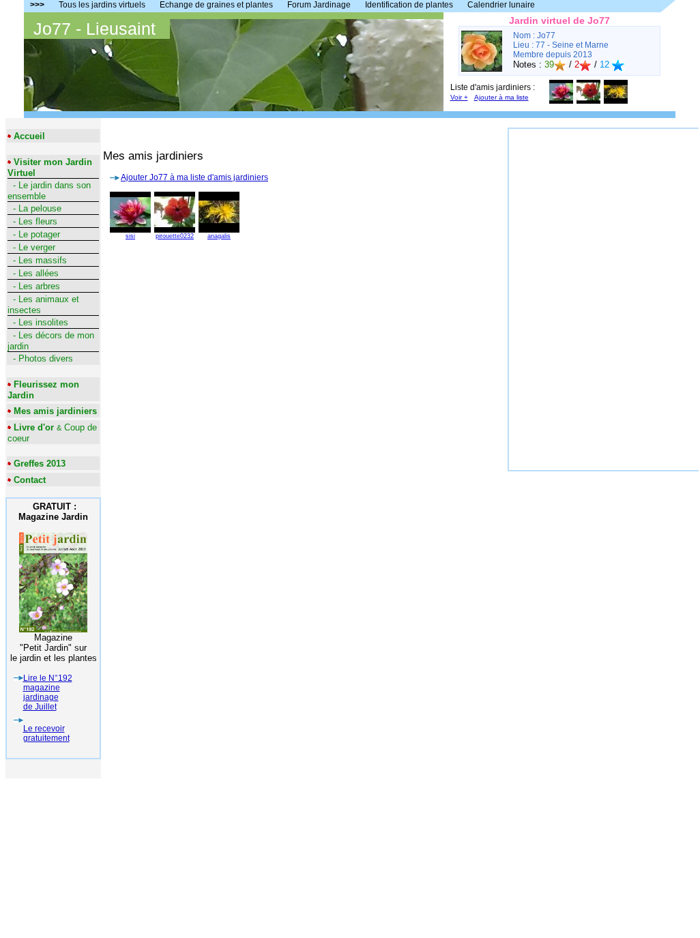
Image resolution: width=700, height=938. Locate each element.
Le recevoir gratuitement (46, 733)
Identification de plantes (409, 5)
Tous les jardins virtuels (102, 5)
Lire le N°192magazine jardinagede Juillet (47, 692)
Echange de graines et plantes (216, 5)
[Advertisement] (604, 214)
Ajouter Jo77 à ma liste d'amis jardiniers (194, 177)
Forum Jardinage (319, 5)
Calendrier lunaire (501, 5)
